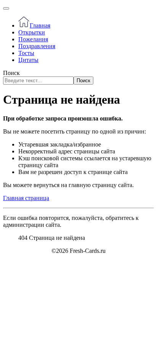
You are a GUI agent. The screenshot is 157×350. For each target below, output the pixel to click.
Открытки (31, 32)
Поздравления (36, 46)
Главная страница (26, 198)
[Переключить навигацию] (6, 8)
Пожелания (33, 39)
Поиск (11, 73)
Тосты (26, 53)
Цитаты (28, 60)
